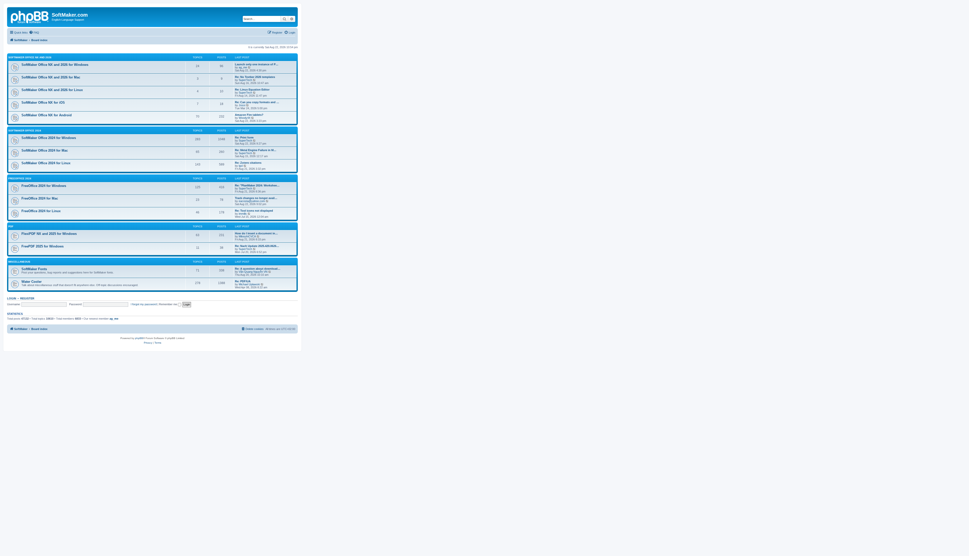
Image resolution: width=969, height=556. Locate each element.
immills (243, 213)
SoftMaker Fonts (34, 269)
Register (27, 298)
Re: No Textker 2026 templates (255, 76)
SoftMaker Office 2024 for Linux (45, 163)
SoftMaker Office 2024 (24, 130)
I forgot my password (144, 304)
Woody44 (244, 117)
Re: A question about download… (257, 268)
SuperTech (245, 79)
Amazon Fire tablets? (249, 114)
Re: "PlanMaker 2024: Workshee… (257, 185)
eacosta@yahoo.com (252, 201)
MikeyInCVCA (247, 236)
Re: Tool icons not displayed (254, 210)
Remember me (168, 304)
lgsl (241, 165)
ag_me (243, 67)
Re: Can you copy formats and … (257, 102)
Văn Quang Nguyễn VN (253, 271)
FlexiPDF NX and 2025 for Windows (49, 234)
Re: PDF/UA (243, 281)
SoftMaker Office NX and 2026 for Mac (50, 77)
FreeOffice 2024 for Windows (43, 186)
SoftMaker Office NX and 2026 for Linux (52, 90)
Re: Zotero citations (248, 162)
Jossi (242, 105)
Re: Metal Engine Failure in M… (255, 150)
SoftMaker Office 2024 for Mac (44, 150)
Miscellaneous (19, 261)
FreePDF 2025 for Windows (42, 246)
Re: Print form (244, 137)
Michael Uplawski (249, 284)
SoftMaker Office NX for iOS (43, 102)
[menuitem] (34, 33)
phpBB (139, 338)
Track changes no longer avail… (256, 198)
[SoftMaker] (30, 16)
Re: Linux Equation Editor (252, 89)
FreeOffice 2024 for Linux (41, 211)
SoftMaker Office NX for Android (46, 115)
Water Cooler (31, 282)
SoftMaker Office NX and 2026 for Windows (54, 65)
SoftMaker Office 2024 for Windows (48, 138)
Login (11, 298)
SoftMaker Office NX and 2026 (29, 57)
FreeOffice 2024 (19, 178)
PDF (10, 226)
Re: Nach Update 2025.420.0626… (257, 245)
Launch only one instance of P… (256, 64)
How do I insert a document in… (256, 233)
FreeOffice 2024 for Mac (39, 198)
